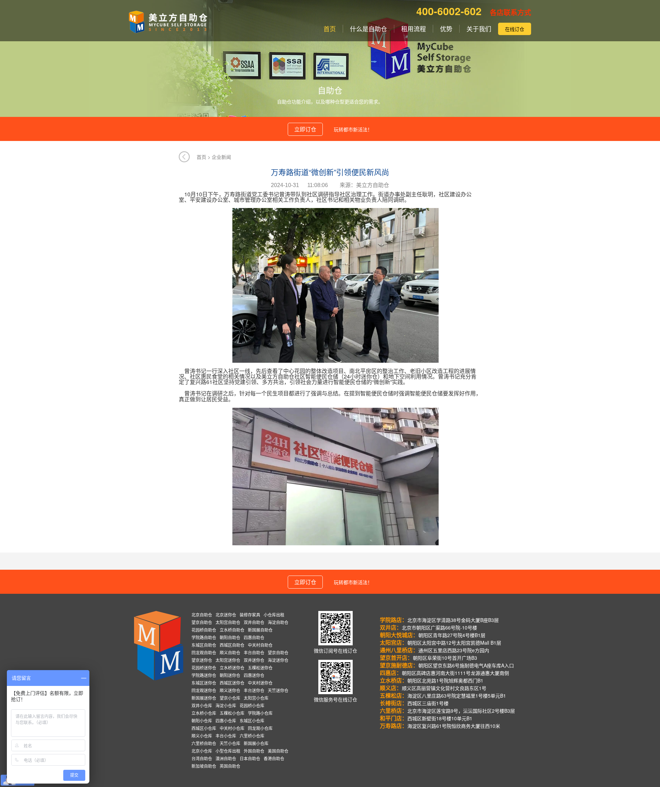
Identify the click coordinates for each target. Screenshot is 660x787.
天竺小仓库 (230, 743)
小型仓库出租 (228, 751)
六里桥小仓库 (252, 736)
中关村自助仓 (260, 645)
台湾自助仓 (201, 758)
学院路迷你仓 (203, 675)
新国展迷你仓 (203, 698)
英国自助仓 (230, 766)
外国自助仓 (254, 751)
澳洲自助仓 (226, 758)
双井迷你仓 (254, 660)
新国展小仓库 (256, 743)
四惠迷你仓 (254, 675)
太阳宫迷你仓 (228, 660)
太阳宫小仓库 (256, 698)
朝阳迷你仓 (230, 675)
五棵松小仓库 (232, 713)
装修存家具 (250, 614)
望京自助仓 (201, 622)
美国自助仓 (278, 751)
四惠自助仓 (254, 637)
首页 (329, 29)
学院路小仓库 (260, 713)
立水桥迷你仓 (232, 667)
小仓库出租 (274, 614)
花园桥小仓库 (252, 705)
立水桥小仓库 (203, 713)
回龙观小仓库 (260, 728)
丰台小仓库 (226, 736)
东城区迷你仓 (203, 683)
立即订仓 (305, 129)
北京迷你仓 (226, 614)
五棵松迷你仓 (260, 667)
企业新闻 (221, 156)
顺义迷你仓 (230, 690)
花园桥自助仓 (203, 630)
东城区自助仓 (203, 645)
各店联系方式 (510, 12)
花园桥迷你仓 (203, 667)
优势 (446, 29)
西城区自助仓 (232, 645)
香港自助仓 (274, 758)
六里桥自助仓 (203, 743)
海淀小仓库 (226, 705)
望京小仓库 (230, 698)
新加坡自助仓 (203, 766)
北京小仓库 (201, 751)
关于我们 (478, 29)
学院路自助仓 (203, 637)
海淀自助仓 (278, 622)
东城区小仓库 (252, 720)
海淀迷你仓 (278, 660)
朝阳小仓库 (201, 720)
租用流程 (413, 29)
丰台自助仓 (254, 652)
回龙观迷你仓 (203, 690)
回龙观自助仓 (203, 652)
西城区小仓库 (203, 728)
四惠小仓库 (226, 720)
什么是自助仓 (368, 29)
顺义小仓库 (201, 736)
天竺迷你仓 (278, 690)
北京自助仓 (201, 614)
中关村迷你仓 (260, 683)
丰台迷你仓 (254, 690)
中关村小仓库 (232, 728)
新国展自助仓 (260, 630)
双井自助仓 (254, 622)
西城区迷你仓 (232, 683)
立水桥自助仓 (232, 630)
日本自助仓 (250, 758)
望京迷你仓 (201, 660)
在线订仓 (514, 28)
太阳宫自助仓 (228, 622)
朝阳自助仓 (230, 637)
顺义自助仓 (230, 652)
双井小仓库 (201, 705)
